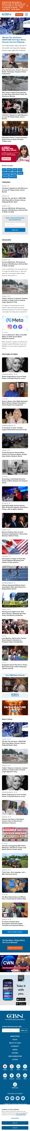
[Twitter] (23, 1098)
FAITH (15, 1039)
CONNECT (15, 1046)
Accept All (14, 1128)
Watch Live (13, 177)
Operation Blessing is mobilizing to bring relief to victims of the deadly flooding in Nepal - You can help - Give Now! (14, 6)
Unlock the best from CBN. (12, 1027)
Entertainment (7, 173)
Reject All (15, 1123)
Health (15, 173)
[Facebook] (12, 1098)
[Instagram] (18, 1098)
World (15, 170)
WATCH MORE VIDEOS (15, 932)
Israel (20, 170)
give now (19, 14)
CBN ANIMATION (15, 1056)
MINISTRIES (15, 1036)
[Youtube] (7, 1098)
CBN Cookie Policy (21, 1115)
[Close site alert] (27, 6)
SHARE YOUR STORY (15, 948)
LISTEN (15, 1059)
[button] (25, 14)
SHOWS (15, 1053)
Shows (20, 173)
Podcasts (5, 177)
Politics (9, 170)
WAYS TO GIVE (15, 1043)
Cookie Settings (15, 1118)
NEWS (15, 1049)
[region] (15, 1117)
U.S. (4, 170)
